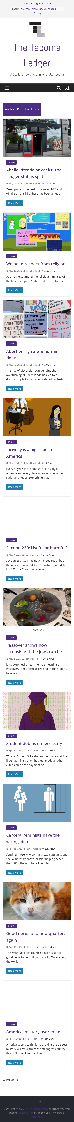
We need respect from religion (36, 263)
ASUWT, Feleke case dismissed (38, 8)
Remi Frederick (33, 183)
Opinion (11, 162)
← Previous (10, 1080)
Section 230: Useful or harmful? (36, 547)
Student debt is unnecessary (34, 743)
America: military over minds (34, 1032)
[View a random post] (67, 88)
